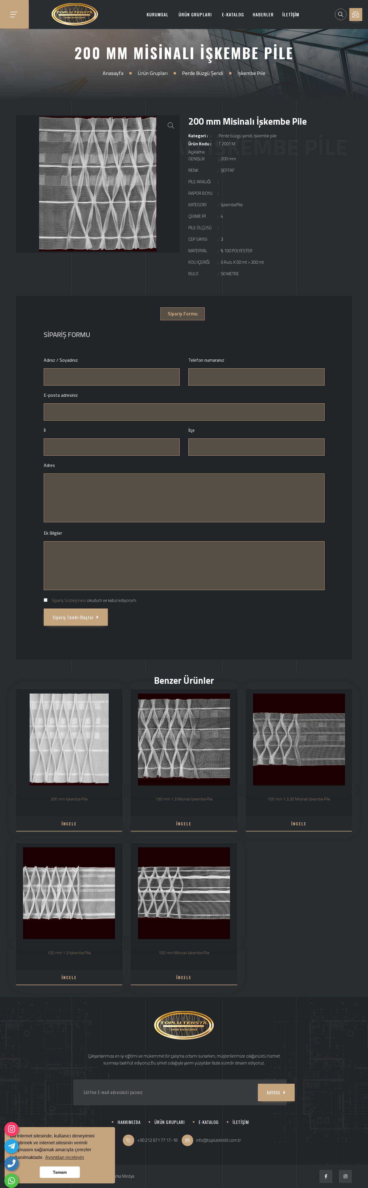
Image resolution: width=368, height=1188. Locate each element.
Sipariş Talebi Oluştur (73, 617)
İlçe (191, 430)
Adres (49, 465)
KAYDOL (274, 1092)
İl (45, 430)
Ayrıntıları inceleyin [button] (64, 1157)
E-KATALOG (233, 14)
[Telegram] (11, 1146)
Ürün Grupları (153, 73)
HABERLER (263, 14)
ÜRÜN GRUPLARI (195, 14)
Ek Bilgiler (53, 533)
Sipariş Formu (183, 313)
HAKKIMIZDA (129, 1122)
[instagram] (11, 1129)
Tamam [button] (60, 1172)
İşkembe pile (251, 73)
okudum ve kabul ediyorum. (94, 600)
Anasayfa (113, 73)
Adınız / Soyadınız (61, 360)
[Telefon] (11, 1163)
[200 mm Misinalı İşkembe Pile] (98, 184)
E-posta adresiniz (61, 395)
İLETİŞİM (290, 14)
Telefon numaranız (206, 360)
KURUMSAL (157, 14)
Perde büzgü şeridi (202, 73)
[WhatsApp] (11, 1181)
